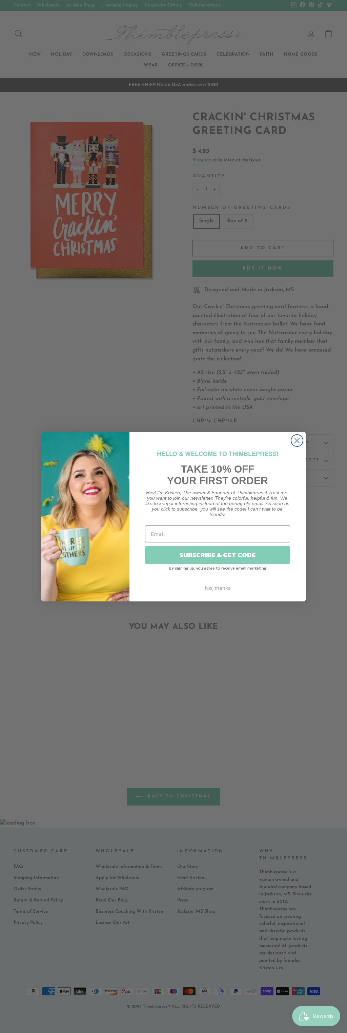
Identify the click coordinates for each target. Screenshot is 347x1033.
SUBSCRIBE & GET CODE (218, 555)
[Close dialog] (297, 440)
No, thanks (217, 588)
